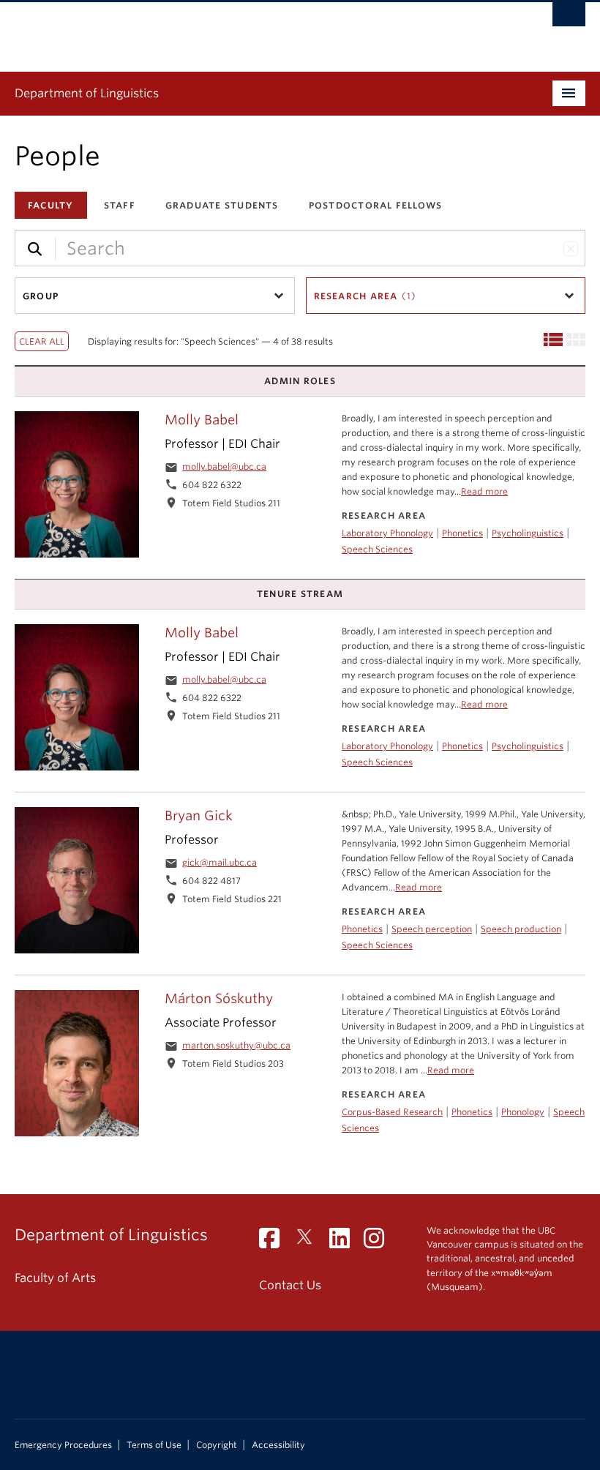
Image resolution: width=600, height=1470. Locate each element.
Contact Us (290, 1285)
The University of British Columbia (257, 30)
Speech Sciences (377, 549)
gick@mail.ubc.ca (219, 862)
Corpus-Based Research (392, 1111)
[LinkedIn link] (345, 1243)
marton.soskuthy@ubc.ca (236, 1045)
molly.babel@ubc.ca (224, 466)
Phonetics (462, 533)
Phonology (522, 1111)
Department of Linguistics (87, 93)
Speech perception (431, 928)
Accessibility (278, 1445)
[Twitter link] (309, 1243)
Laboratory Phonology (387, 533)
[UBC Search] (568, 18)
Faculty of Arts (55, 1278)
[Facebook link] (274, 1243)
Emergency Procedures (63, 1445)
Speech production (521, 928)
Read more (484, 491)
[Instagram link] (379, 1243)
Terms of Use (154, 1445)
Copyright (216, 1445)
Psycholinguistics (527, 533)
